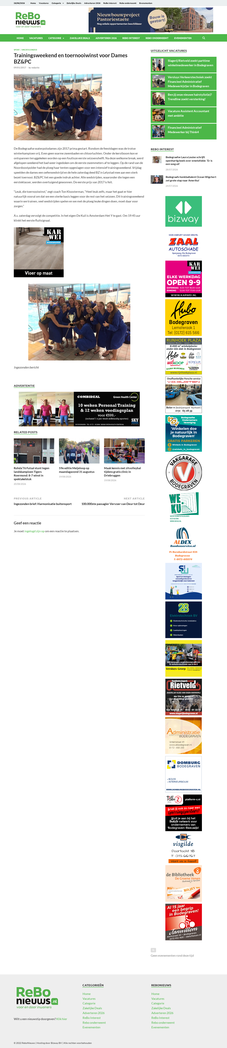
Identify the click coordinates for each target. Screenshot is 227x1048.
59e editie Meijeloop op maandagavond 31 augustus (76, 469)
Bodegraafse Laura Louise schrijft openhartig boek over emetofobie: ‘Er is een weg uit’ (189, 160)
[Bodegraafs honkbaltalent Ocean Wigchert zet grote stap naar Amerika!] (157, 177)
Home (33, 3)
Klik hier (61, 1019)
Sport (17, 49)
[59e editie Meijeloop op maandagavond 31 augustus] (79, 452)
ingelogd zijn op (34, 531)
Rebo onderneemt (127, 3)
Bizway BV (56, 1043)
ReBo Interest (109, 3)
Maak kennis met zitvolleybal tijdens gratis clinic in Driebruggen (122, 471)
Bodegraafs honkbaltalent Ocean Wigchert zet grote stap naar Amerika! (191, 178)
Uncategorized (29, 49)
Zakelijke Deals (74, 3)
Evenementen (145, 3)
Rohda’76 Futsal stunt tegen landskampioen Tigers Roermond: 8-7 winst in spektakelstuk (31, 473)
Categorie (56, 3)
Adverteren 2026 (92, 3)
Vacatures (44, 3)
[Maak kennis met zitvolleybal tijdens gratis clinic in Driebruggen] (124, 452)
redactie (35, 67)
